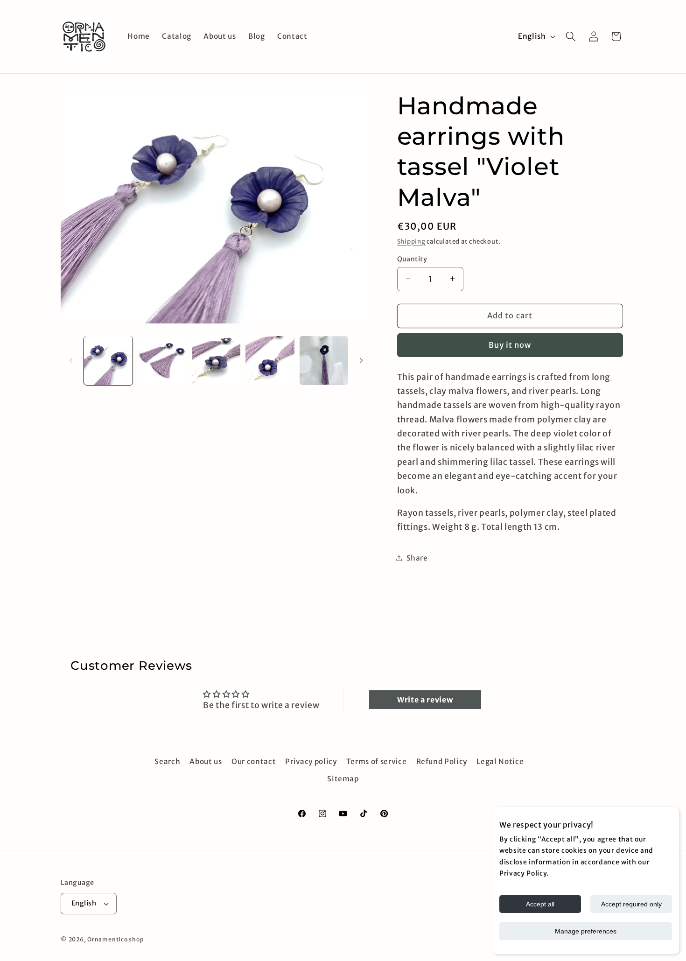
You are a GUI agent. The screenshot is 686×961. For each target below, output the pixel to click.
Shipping (411, 241)
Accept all (540, 904)
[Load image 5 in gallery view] (324, 360)
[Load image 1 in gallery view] (108, 360)
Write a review (425, 699)
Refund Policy (442, 761)
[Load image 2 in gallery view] (162, 360)
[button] (571, 36)
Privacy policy (310, 761)
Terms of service (376, 761)
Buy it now (510, 345)
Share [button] (417, 557)
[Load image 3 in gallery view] (216, 360)
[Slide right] (361, 360)
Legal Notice (500, 761)
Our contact (253, 761)
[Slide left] (71, 360)
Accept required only (631, 904)
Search (167, 761)
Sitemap (343, 778)
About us (205, 761)
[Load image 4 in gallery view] (269, 360)
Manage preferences (585, 931)
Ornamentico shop (115, 939)
